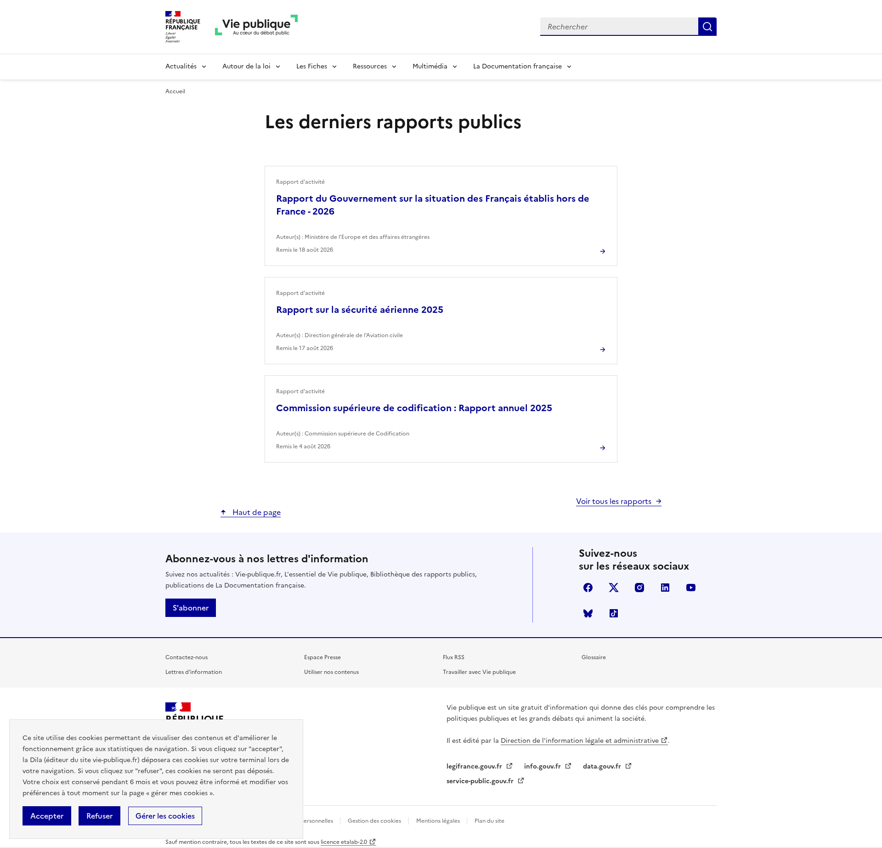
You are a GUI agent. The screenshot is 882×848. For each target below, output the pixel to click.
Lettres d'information (193, 672)
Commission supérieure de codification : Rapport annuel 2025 (414, 408)
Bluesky (588, 613)
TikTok (614, 613)
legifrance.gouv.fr (475, 766)
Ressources (370, 66)
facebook (588, 587)
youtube (691, 587)
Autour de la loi (246, 66)
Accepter (46, 815)
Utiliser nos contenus (331, 672)
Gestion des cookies (374, 821)
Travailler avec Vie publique (479, 672)
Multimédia (430, 66)
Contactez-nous (186, 657)
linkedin (665, 587)
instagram (639, 587)
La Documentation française (517, 66)
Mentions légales (438, 821)
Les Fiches (311, 66)
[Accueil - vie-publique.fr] (256, 26)
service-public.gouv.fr (481, 781)
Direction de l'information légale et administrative (580, 741)
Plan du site (489, 821)
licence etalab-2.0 (344, 842)
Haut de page (256, 512)
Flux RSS (453, 657)
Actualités (181, 66)
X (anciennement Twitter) (614, 587)
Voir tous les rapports (613, 501)
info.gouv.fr (543, 766)
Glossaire (594, 657)
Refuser (99, 815)
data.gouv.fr (603, 766)
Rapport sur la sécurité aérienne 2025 (359, 310)
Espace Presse (322, 657)
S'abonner (191, 607)
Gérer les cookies (165, 815)
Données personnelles (304, 821)
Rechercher (707, 26)
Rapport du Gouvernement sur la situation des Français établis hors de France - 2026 (432, 205)
